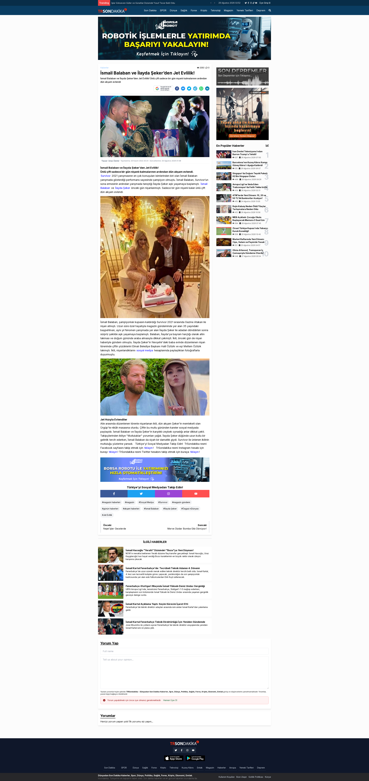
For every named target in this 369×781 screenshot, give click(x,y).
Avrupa (232, 767)
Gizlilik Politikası (255, 777)
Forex (194, 10)
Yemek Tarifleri (245, 10)
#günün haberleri (110, 508)
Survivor (106, 175)
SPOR (163, 10)
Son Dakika (150, 10)
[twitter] (189, 88)
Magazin (228, 10)
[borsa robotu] (184, 38)
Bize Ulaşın (241, 777)
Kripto (203, 10)
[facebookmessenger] (183, 88)
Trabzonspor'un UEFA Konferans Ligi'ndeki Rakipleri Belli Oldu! (141, 3)
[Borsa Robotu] (154, 469)
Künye (268, 777)
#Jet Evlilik (107, 515)
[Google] (173, 758)
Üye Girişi (263, 3)
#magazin (129, 502)
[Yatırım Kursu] (242, 113)
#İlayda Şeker (170, 508)
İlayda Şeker (122, 187)
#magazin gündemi (181, 502)
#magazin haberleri (111, 502)
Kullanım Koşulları (227, 777)
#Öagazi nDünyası (190, 508)
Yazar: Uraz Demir (110, 161)
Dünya (173, 10)
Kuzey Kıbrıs (188, 767)
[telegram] (195, 88)
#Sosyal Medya (146, 502)
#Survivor (162, 502)
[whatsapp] (201, 88)
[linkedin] (207, 88)
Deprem (260, 10)
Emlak (200, 767)
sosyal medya (144, 350)
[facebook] (177, 88)
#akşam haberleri (131, 508)
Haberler (104, 67)
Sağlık (183, 10)
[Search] (270, 10)
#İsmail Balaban (151, 508)
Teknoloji (215, 10)
